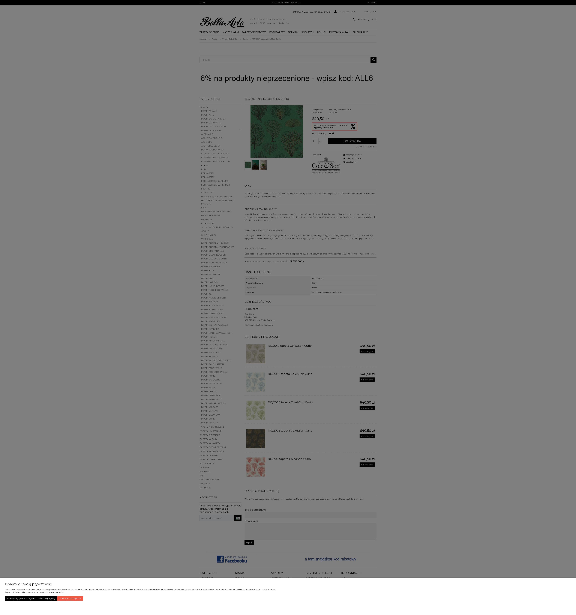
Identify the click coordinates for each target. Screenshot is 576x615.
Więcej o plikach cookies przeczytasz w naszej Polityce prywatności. (34, 592)
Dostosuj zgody (47, 598)
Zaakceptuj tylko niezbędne (21, 598)
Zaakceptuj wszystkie (70, 598)
